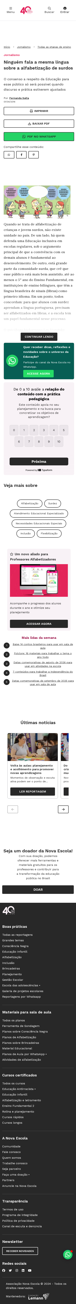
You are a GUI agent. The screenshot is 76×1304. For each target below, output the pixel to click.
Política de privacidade (18, 1220)
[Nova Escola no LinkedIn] (23, 1270)
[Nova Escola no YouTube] (29, 1270)
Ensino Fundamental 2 (18, 1106)
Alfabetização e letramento (21, 1100)
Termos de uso (12, 1209)
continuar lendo (39, 336)
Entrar (64, 12)
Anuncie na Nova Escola (19, 1186)
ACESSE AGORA (38, 373)
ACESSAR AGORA (38, 623)
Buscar (49, 12)
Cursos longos (12, 1122)
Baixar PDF (41, 123)
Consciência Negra (15, 946)
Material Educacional (17, 1048)
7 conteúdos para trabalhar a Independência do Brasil (39, 673)
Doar (38, 889)
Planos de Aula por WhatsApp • (24, 1054)
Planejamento (12, 974)
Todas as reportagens (17, 934)
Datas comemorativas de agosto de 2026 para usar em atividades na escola (39, 664)
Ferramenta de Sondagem (20, 1026)
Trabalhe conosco (14, 1163)
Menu (11, 12)
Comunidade (11, 1146)
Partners (8, 1180)
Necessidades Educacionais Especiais (39, 523)
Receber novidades (20, 1251)
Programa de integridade (20, 1215)
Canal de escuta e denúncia (22, 1226)
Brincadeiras (11, 968)
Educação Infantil (14, 951)
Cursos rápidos (13, 1117)
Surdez (52, 503)
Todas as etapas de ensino (54, 46)
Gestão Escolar (12, 980)
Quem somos (11, 1157)
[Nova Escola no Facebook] (3, 1270)
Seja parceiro (11, 1169)
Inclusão (25, 533)
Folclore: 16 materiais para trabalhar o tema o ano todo (39, 655)
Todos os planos (13, 1020)
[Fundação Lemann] (38, 1296)
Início (7, 46)
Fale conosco (11, 1152)
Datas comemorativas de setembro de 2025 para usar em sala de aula (40, 682)
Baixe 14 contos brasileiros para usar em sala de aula (39, 646)
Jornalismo (24, 46)
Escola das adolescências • (21, 985)
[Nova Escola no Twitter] (10, 1270)
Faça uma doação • (16, 1174)
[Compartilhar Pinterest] (33, 154)
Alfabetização (29, 503)
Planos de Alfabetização (19, 1037)
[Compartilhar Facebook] (21, 154)
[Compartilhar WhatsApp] (9, 154)
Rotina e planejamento (18, 1111)
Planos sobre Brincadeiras (20, 1043)
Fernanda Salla (19, 98)
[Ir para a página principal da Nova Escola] (26, 10)
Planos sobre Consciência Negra (25, 1031)
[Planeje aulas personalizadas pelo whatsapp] (68, 1255)
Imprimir (41, 111)
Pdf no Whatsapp (41, 136)
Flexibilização (49, 533)
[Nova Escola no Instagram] (16, 1270)
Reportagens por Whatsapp (21, 996)
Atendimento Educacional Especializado (39, 513)
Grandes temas (13, 940)
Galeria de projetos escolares (22, 991)
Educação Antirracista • (19, 1089)
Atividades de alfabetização (21, 1059)
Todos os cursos (13, 1083)
